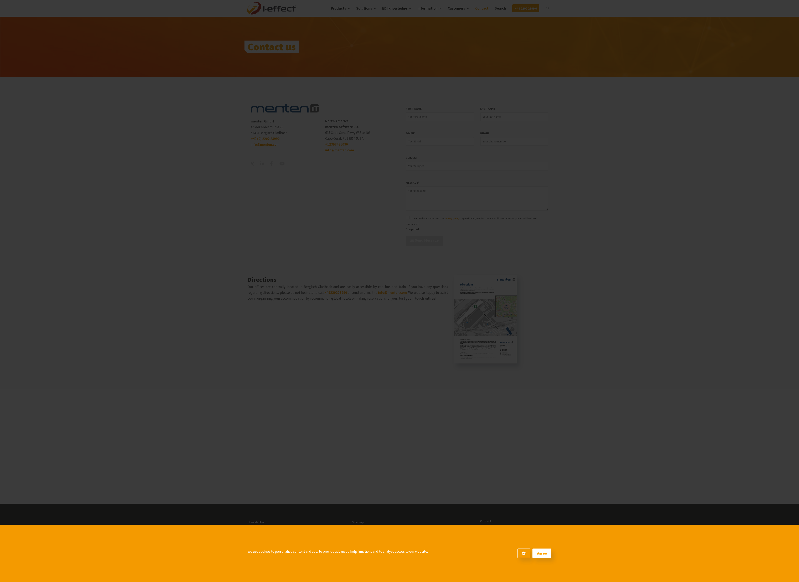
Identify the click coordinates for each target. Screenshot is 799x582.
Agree (542, 553)
